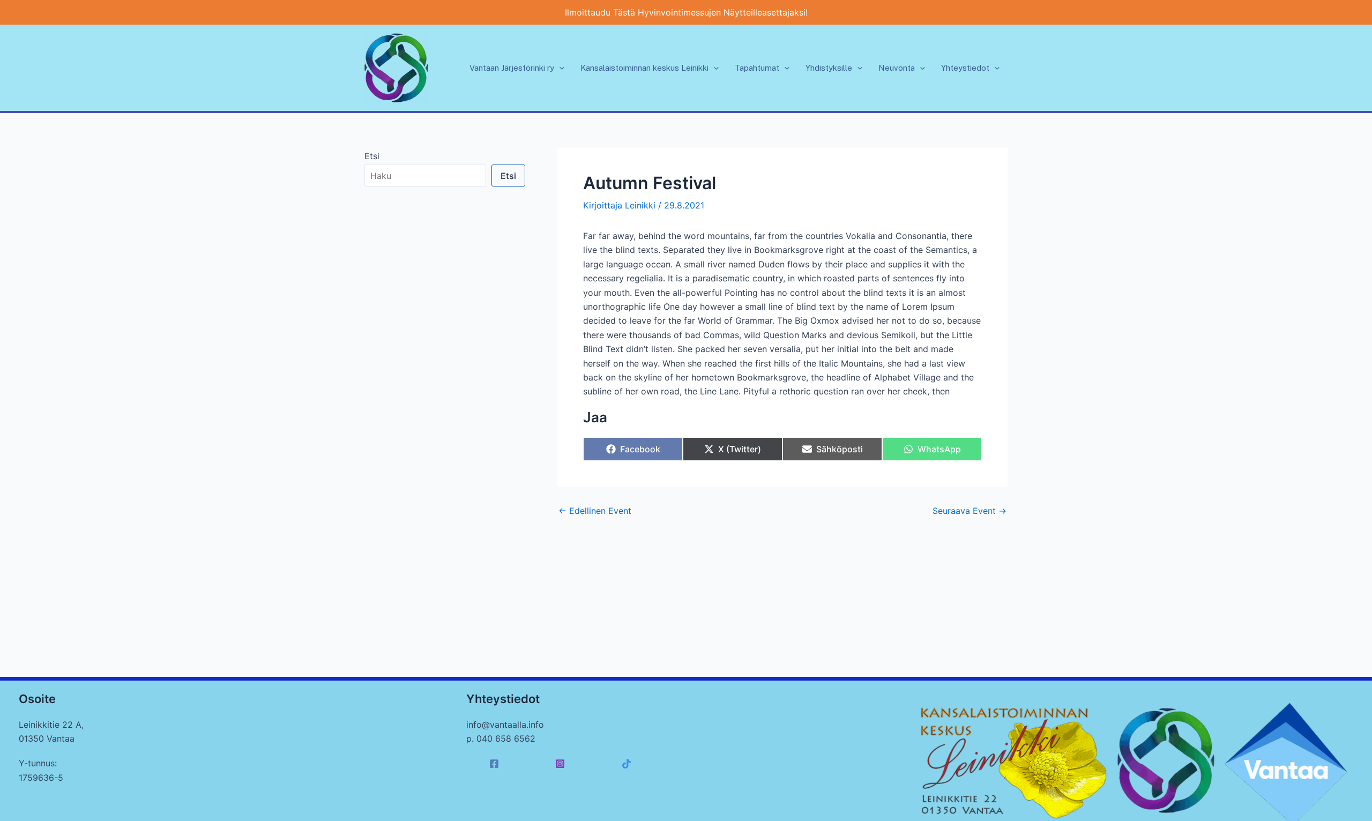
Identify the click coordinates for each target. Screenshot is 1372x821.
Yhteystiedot (965, 67)
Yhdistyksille (829, 67)
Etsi (371, 156)
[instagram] (562, 763)
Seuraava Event (969, 510)
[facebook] (496, 763)
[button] (559, 68)
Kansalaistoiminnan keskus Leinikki (644, 67)
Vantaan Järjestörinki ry (511, 67)
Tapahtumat (757, 67)
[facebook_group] (628, 763)
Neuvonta (896, 67)
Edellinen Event (594, 510)
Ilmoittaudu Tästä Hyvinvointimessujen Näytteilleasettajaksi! (686, 12)
